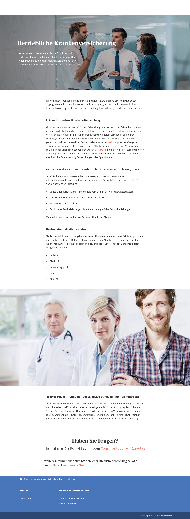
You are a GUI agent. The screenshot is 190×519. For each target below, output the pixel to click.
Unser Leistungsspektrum (35, 479)
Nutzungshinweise (67, 503)
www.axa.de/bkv (74, 465)
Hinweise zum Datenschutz (71, 498)
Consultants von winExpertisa (123, 448)
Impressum (25, 498)
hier (109, 217)
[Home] (21, 479)
